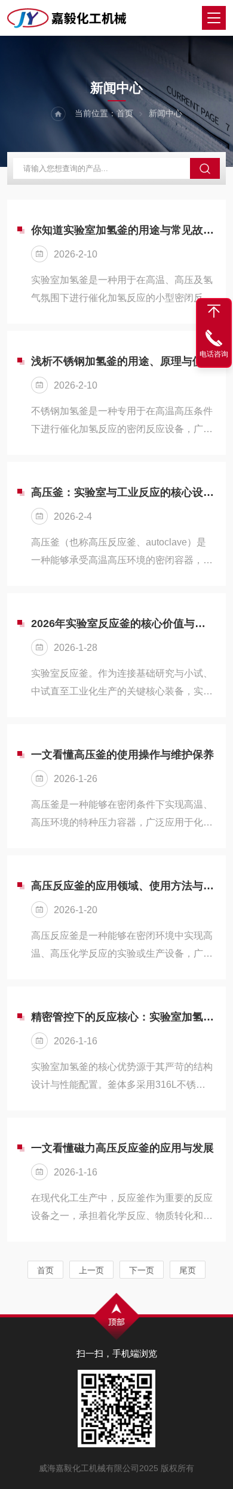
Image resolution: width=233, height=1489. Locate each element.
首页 (124, 113)
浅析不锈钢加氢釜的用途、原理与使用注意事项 (122, 361)
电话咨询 (214, 354)
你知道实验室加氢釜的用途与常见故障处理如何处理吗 (122, 230)
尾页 (187, 1270)
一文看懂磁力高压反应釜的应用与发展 (122, 1148)
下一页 (141, 1270)
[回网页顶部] (214, 311)
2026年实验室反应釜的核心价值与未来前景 (122, 623)
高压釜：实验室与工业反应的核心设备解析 (122, 492)
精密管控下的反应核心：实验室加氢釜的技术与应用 (122, 1017)
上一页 (91, 1270)
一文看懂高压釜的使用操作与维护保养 (122, 755)
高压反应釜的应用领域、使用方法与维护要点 (122, 886)
